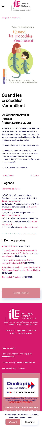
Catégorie (5, 18)
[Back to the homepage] (21, 6)
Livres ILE (15, 18)
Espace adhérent (21, 293)
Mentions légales (9, 368)
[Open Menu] (3, 6)
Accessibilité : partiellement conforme (18, 362)
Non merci (29, 422)
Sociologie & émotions (11, 277)
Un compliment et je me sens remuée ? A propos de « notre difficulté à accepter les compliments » (20, 253)
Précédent (9, 175)
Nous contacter (8, 348)
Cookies (21, 368)
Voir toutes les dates (10, 189)
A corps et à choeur (10, 246)
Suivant (34, 175)
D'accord (13, 422)
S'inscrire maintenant (11, 201)
